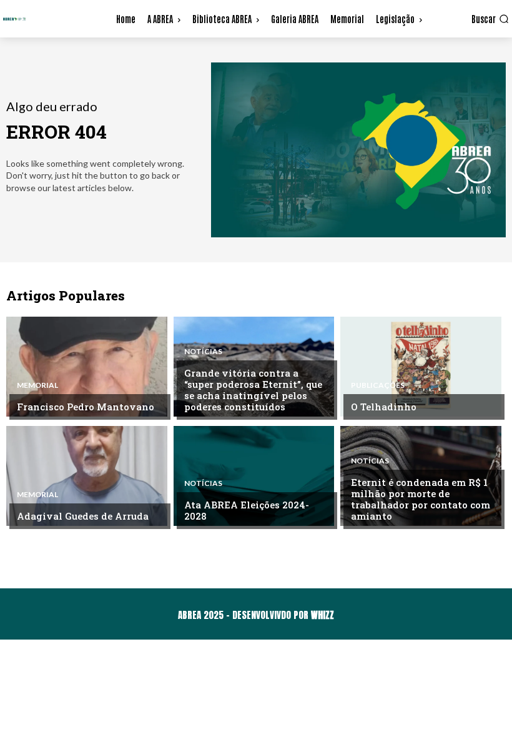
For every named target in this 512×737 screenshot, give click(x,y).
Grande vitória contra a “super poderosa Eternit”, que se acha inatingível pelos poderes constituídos (253, 390)
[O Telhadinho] (420, 367)
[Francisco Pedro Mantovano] (86, 367)
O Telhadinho (383, 406)
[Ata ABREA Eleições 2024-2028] (254, 476)
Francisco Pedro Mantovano (85, 406)
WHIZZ (322, 615)
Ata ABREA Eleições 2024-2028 (246, 510)
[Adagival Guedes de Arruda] (86, 476)
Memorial (37, 385)
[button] (490, 18)
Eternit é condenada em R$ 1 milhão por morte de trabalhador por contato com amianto (420, 499)
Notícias (203, 351)
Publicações (378, 385)
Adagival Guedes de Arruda (83, 516)
